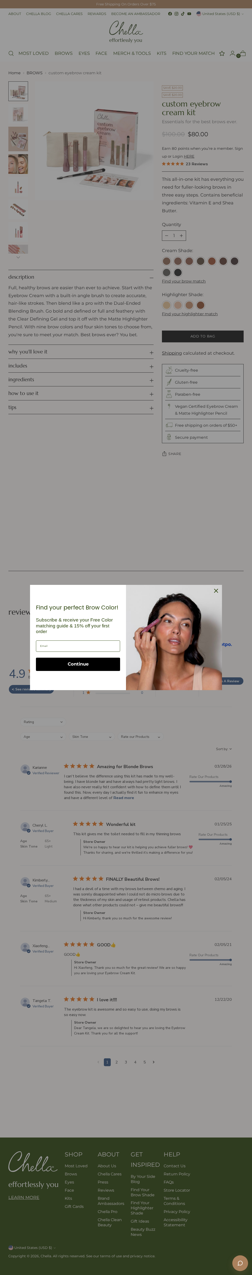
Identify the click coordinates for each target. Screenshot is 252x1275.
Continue (78, 664)
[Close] (216, 591)
